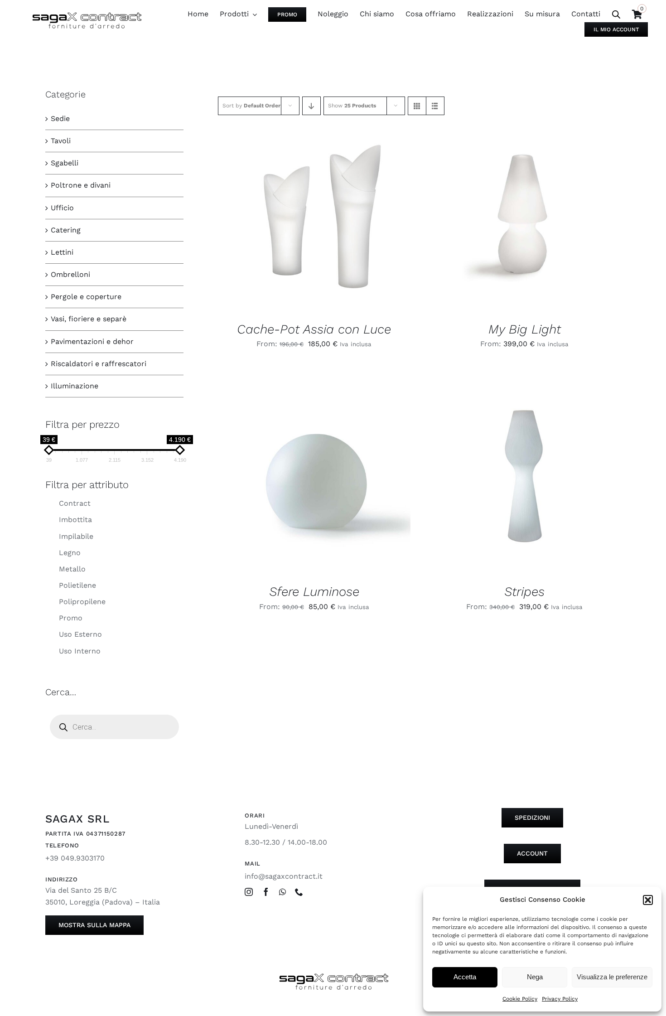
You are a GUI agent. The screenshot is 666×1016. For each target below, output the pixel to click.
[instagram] (249, 892)
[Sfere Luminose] (314, 478)
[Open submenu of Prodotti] (253, 14)
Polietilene (77, 585)
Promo (70, 618)
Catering (66, 230)
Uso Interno (80, 651)
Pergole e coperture (86, 296)
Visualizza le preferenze (612, 977)
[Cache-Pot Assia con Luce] (314, 216)
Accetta (465, 977)
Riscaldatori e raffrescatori (98, 363)
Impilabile (76, 536)
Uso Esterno (80, 634)
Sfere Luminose (314, 591)
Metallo (72, 569)
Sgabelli (64, 163)
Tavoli (61, 140)
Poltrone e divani (81, 185)
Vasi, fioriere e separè (88, 318)
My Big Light (524, 329)
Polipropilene (82, 601)
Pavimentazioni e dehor (92, 341)
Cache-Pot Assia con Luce (314, 329)
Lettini (62, 252)
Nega (535, 977)
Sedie (60, 118)
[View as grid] (417, 106)
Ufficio (62, 207)
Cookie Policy (519, 999)
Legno (70, 552)
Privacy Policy (560, 999)
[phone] (299, 892)
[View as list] (435, 106)
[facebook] (266, 892)
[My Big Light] (525, 216)
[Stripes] (525, 478)
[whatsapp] (282, 892)
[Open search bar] (616, 14)
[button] (647, 900)
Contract (75, 503)
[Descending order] (311, 106)
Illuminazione (74, 386)
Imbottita (75, 519)
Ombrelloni (70, 274)
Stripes (524, 591)
